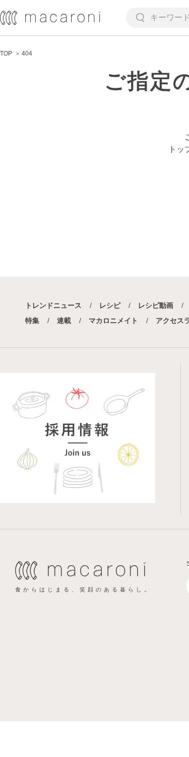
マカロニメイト (113, 320)
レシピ (109, 305)
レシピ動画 (155, 305)
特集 (32, 320)
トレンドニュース (53, 305)
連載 (64, 320)
